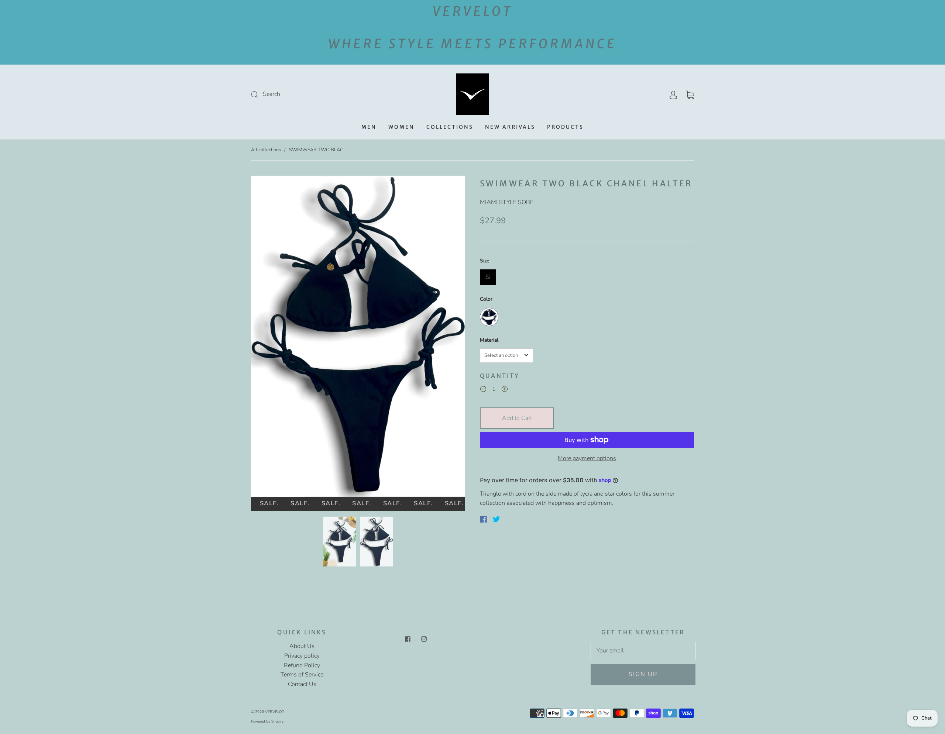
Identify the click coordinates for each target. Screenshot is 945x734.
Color (486, 299)
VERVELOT (274, 711)
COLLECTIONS (449, 127)
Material (489, 340)
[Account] (673, 94)
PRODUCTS (565, 127)
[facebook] (407, 639)
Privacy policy (302, 656)
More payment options (587, 458)
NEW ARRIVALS (510, 127)
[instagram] (424, 639)
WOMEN (401, 127)
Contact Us (302, 684)
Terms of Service (302, 675)
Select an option (501, 355)
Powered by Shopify (267, 721)
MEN (369, 127)
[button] (272, 338)
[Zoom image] (358, 338)
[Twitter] (496, 519)
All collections (266, 150)
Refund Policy (302, 665)
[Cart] (690, 94)
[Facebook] (483, 519)
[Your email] (643, 651)
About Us (302, 646)
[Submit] (304, 94)
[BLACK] (489, 317)
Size (484, 260)
